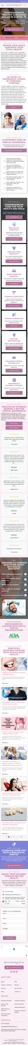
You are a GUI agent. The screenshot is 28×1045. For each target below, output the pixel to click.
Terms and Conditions (21, 1043)
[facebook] (11, 972)
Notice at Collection (12, 1043)
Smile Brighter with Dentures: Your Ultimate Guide (13, 703)
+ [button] (2, 946)
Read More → (5, 683)
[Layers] (26, 946)
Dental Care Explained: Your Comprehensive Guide (12, 733)
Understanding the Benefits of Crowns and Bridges (13, 823)
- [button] (2, 948)
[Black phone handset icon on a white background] (3, 891)
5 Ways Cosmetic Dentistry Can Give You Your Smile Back (13, 794)
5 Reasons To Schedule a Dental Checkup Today (14, 673)
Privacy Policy (7, 1042)
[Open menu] (25, 5)
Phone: (4, 923)
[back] (2, 635)
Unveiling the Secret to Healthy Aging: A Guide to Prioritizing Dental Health (12, 763)
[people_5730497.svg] (14, 358)
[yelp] (14, 972)
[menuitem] (7, 981)
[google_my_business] (17, 972)
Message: (5, 928)
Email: (4, 918)
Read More (14, 467)
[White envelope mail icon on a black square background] (3, 895)
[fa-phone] (2, 5)
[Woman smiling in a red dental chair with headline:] (14, 784)
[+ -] (14, 950)
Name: (4, 913)
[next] (25, 635)
